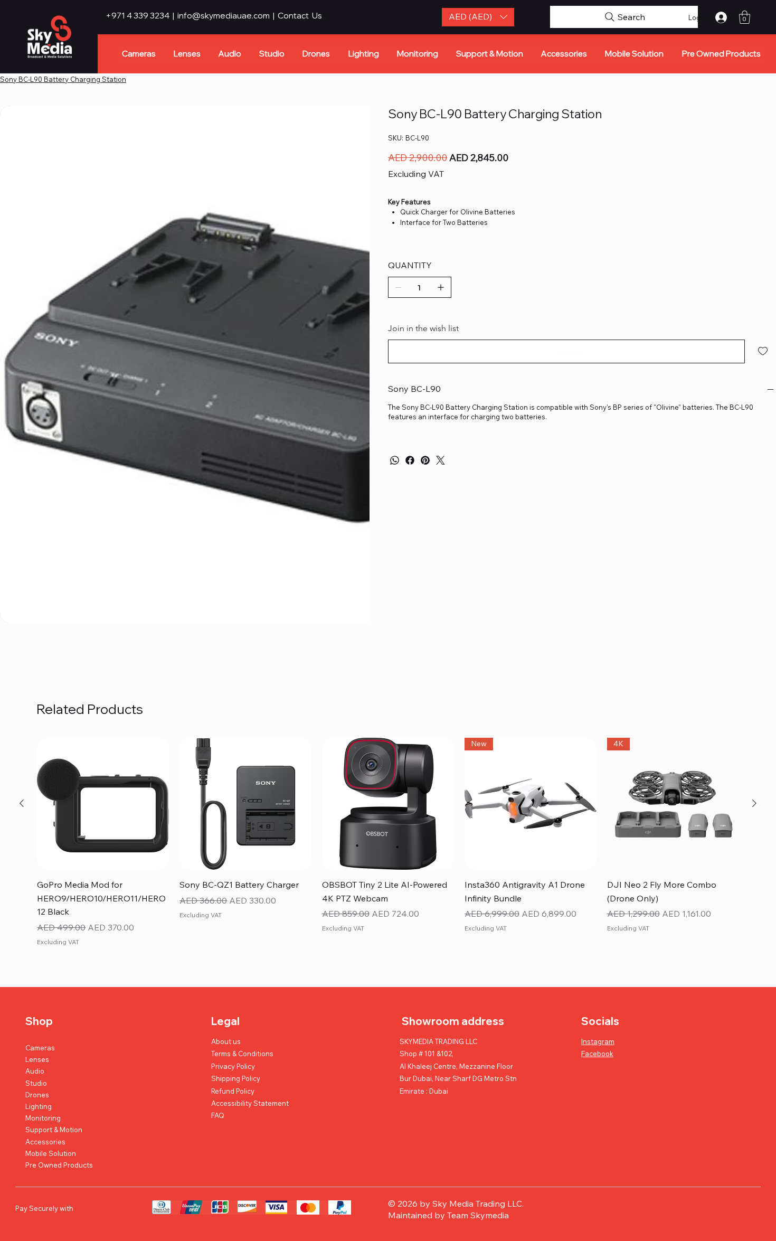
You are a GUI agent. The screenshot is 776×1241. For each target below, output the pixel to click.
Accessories (45, 1089)
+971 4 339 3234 (138, 16)
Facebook (597, 1002)
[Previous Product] (21, 751)
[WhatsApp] (394, 460)
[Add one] (440, 287)
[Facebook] (410, 460)
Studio (36, 1031)
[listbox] (478, 17)
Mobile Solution (50, 1101)
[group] (387, 798)
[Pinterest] (425, 460)
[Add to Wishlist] (763, 351)
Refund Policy (232, 1039)
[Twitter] (440, 460)
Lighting (38, 1054)
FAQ (217, 1063)
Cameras (40, 996)
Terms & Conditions (242, 1002)
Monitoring (43, 1066)
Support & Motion (53, 1078)
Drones (37, 1043)
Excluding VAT (58, 890)
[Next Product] (754, 751)
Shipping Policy (235, 1026)
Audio (34, 1019)
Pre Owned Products (59, 1113)
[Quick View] (103, 752)
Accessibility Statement (250, 1051)
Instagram (597, 989)
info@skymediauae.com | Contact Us (249, 16)
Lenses (37, 1007)
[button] (478, 17)
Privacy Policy (233, 1014)
